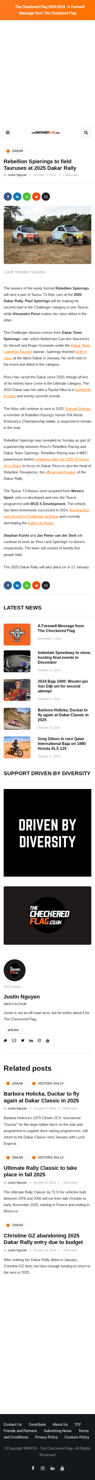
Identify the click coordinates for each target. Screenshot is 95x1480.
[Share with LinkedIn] (17, 196)
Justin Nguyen (17, 175)
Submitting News (58, 1431)
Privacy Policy (46, 1437)
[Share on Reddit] (36, 196)
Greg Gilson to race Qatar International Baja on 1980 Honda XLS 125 (62, 744)
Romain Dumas (77, 409)
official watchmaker (60, 472)
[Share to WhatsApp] (27, 196)
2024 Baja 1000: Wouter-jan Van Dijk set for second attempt (63, 686)
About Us (60, 1424)
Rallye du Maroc (41, 523)
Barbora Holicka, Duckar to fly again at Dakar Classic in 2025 (63, 715)
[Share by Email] (46, 196)
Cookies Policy (77, 1437)
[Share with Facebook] (8, 196)
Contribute (37, 1424)
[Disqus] (47, 1346)
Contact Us (13, 1424)
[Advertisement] (47, 70)
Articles (13, 1030)
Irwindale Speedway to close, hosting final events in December (64, 657)
